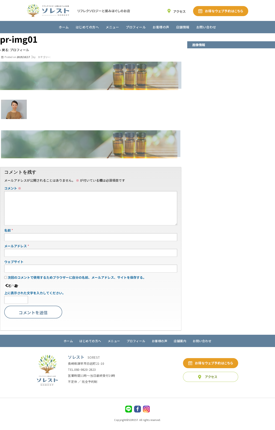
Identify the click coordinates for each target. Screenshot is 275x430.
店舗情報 (182, 27)
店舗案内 (180, 341)
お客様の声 (161, 27)
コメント (12, 188)
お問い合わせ (206, 27)
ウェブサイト (14, 261)
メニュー (112, 27)
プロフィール (136, 27)
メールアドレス (15, 245)
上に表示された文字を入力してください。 (34, 292)
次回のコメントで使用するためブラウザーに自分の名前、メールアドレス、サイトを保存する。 (77, 277)
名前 (7, 230)
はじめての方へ (87, 27)
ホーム (64, 27)
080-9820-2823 (85, 369)
